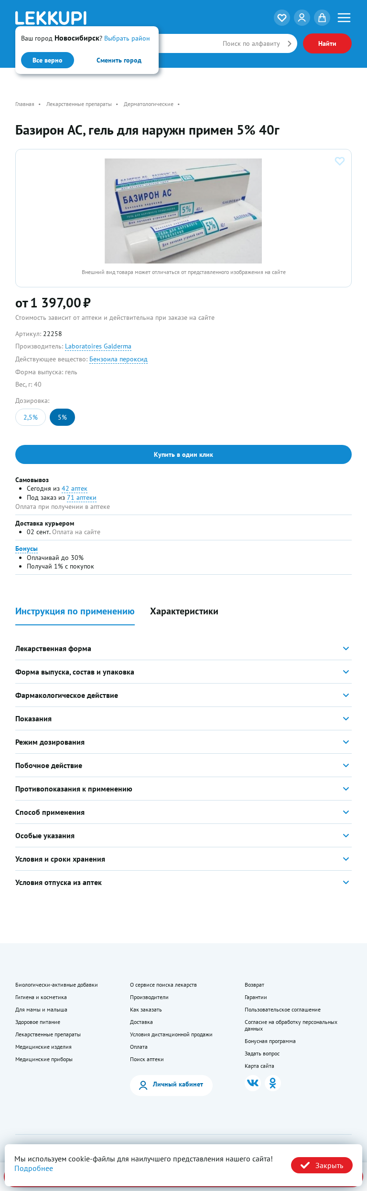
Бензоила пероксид (118, 359)
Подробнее (33, 1168)
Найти (327, 43)
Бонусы (26, 548)
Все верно (47, 60)
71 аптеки (82, 497)
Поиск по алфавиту (251, 43)
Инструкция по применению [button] (75, 611)
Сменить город (119, 60)
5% (62, 417)
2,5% (30, 417)
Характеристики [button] (184, 611)
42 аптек (74, 488)
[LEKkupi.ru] (71, 18)
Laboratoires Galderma (98, 346)
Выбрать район (127, 38)
